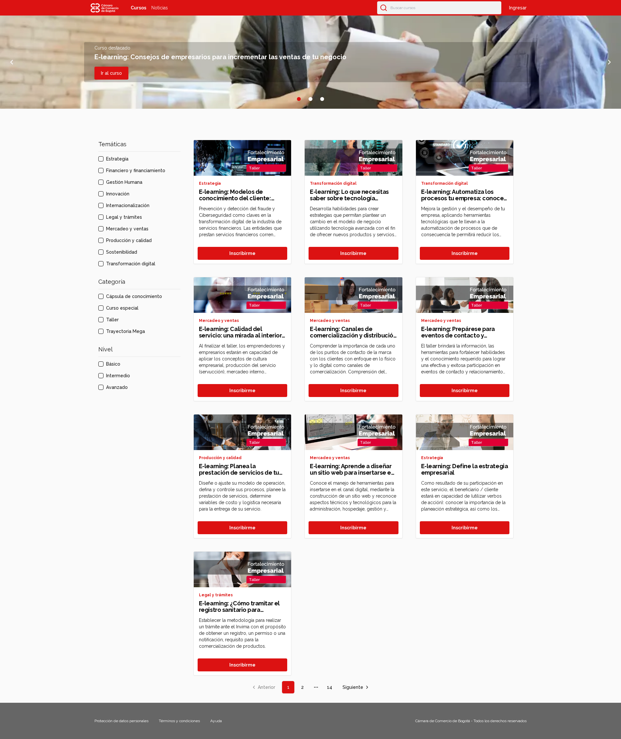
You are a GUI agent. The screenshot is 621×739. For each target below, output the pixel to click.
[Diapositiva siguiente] (609, 62)
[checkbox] (101, 158)
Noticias (159, 7)
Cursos (138, 7)
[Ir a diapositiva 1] (298, 99)
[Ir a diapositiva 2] (310, 99)
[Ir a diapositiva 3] (322, 99)
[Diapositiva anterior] (12, 62)
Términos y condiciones (179, 721)
